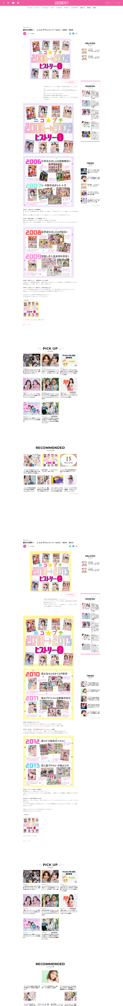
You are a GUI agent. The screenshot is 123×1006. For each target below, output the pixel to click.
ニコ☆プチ (28, 324)
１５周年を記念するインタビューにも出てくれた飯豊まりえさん (38, 725)
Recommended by (72, 493)
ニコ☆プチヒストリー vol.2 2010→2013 (33, 319)
